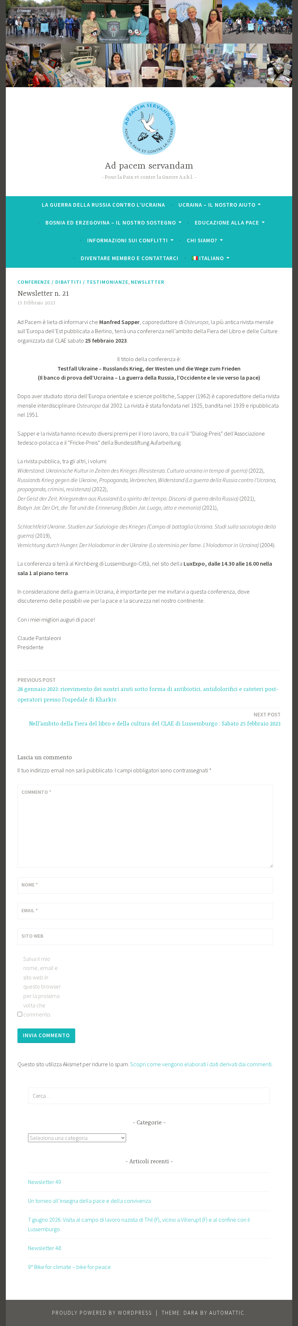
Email (29, 910)
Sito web (32, 936)
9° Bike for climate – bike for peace (69, 1266)
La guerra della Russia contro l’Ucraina (103, 204)
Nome (29, 884)
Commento (36, 792)
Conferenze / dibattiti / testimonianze (72, 282)
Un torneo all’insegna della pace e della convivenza (89, 1200)
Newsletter (147, 282)
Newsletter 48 (44, 1248)
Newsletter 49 (44, 1181)
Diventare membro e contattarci (129, 258)
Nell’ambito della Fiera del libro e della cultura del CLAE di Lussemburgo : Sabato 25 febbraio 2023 (155, 719)
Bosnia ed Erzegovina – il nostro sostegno (110, 222)
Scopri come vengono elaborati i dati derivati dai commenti (200, 1064)
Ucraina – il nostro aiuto (216, 204)
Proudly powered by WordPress (102, 1312)
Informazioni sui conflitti (127, 240)
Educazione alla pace (227, 222)
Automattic (227, 1312)
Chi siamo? (202, 240)
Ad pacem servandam (149, 166)
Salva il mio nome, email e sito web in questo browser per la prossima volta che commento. (42, 986)
